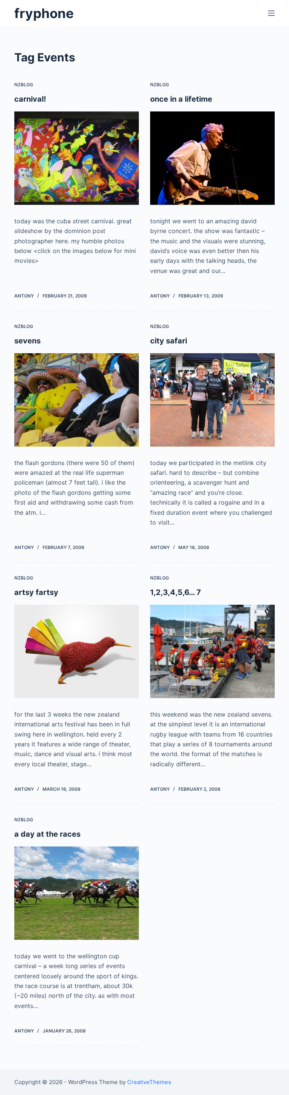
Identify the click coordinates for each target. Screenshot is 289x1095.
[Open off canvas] (271, 13)
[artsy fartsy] (76, 651)
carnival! (30, 99)
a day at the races (47, 834)
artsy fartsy (36, 592)
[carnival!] (76, 158)
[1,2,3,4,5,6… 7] (212, 651)
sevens (27, 340)
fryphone (44, 13)
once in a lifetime (181, 99)
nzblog (23, 84)
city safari (168, 340)
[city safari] (212, 400)
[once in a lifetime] (212, 158)
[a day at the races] (76, 893)
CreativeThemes (149, 1082)
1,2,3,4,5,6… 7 (175, 592)
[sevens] (76, 400)
